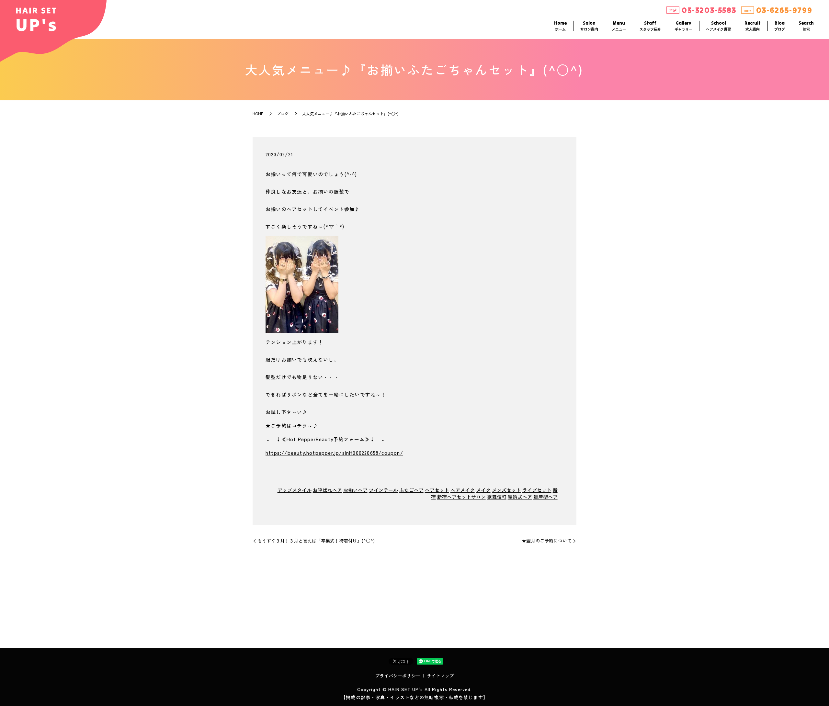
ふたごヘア (411, 490)
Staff (650, 25)
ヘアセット (437, 490)
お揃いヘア (355, 490)
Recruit (752, 25)
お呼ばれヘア (327, 490)
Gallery (683, 25)
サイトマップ (440, 675)
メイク (483, 490)
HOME (258, 113)
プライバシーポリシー (397, 675)
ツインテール (383, 490)
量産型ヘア (545, 496)
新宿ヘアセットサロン (461, 496)
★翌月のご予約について (547, 541)
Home (560, 25)
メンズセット (506, 490)
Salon (589, 25)
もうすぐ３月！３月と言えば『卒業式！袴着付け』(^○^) (316, 541)
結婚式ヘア (520, 496)
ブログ (283, 113)
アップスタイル (295, 490)
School (718, 25)
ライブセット (536, 490)
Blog (779, 25)
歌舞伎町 (496, 496)
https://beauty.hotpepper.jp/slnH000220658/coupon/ (334, 452)
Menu (619, 25)
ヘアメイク (462, 490)
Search (806, 25)
